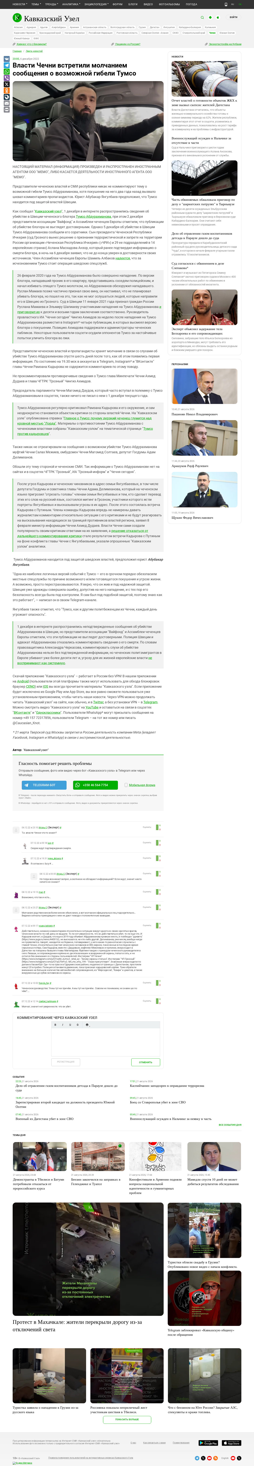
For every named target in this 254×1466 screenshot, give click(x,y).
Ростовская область (127, 33)
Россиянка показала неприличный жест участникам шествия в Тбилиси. (118, 1409)
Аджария (31, 27)
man (41, 892)
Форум (117, 4)
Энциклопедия (95, 4)
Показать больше (127, 1419)
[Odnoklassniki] (6, 91)
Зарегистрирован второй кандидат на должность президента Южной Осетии (65, 1104)
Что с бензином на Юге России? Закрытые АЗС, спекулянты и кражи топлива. (203, 1409)
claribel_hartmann (47, 1001)
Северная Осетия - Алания (155, 33)
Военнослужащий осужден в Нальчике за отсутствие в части (201, 140)
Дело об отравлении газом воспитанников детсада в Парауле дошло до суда (202, 235)
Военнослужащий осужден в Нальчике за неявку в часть (170, 1118)
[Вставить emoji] (87, 1024)
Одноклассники (48, 712)
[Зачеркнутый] (77, 1024)
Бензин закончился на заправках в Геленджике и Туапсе (95, 1181)
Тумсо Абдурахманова (93, 216)
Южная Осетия (227, 33)
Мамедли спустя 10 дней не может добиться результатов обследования (213, 1181)
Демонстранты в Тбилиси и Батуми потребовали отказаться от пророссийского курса (38, 1183)
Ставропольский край (194, 33)
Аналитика (70, 4)
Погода (191, 4)
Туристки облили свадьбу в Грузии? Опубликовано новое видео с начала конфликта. (202, 1264)
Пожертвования (181, 1442)
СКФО (176, 33)
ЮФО (36, 38)
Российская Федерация (100, 33)
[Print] (6, 110)
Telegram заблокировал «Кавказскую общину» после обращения (201, 1332)
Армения (74, 27)
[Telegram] (6, 65)
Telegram (150, 702)
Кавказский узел (48, 211)
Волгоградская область (122, 27)
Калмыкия (210, 27)
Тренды (50, 4)
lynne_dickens (54, 858)
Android (23, 681)
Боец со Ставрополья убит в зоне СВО (158, 1102)
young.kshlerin (46, 926)
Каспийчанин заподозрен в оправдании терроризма (167, 1085)
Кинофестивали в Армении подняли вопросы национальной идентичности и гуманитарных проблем (155, 1186)
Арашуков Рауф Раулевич (190, 465)
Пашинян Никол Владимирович (195, 414)
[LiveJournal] (6, 97)
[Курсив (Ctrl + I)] (62, 1024)
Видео (148, 4)
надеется (122, 258)
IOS (45, 686)
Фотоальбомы (169, 4)
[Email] (6, 103)
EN (240, 4)
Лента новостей (34, 51)
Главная (17, 51)
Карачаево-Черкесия (24, 33)
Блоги (132, 4)
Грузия (142, 27)
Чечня (212, 33)
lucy (50, 843)
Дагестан (154, 27)
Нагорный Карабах (74, 33)
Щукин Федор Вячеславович (192, 517)
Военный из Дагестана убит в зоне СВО (44, 1118)
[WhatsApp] (6, 72)
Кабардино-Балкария (190, 27)
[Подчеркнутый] (70, 1024)
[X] (6, 84)
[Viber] (6, 78)
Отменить (145, 1062)
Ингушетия (169, 27)
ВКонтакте (22, 712)
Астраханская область (94, 27)
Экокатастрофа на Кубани (224, 44)
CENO (30, 686)
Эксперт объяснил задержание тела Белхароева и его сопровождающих (197, 331)
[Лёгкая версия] (226, 4)
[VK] (6, 59)
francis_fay (44, 983)
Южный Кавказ (22, 38)
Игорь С (43, 827)
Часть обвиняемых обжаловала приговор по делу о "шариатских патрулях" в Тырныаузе (203, 201)
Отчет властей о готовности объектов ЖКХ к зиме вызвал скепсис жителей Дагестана (204, 102)
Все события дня (230, 1124)
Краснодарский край (50, 33)
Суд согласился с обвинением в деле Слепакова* (198, 265)
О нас (133, 1442)
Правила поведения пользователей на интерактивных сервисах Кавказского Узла (90, 1458)
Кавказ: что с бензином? (31, 44)
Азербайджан (59, 27)
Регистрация (65, 1061)
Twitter (98, 702)
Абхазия (18, 27)
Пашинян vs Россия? (127, 44)
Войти (233, 17)
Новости (19, 4)
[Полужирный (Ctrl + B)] (55, 1024)
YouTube (92, 707)
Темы (35, 4)
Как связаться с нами (154, 1442)
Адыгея (44, 27)
